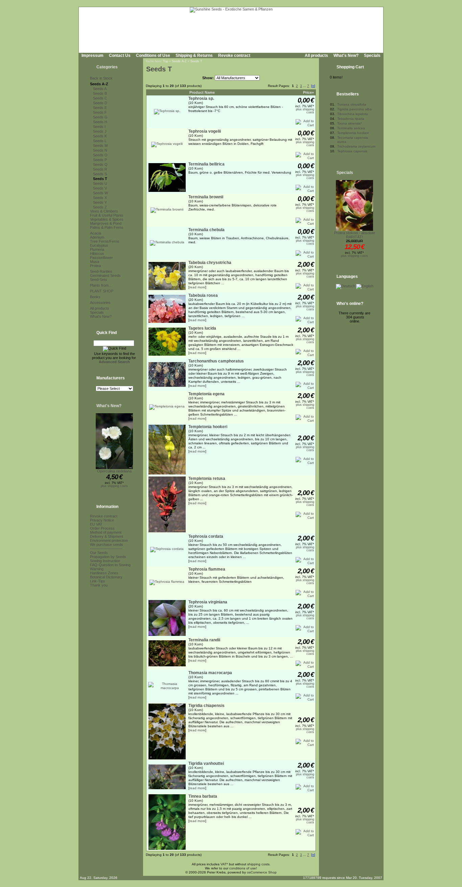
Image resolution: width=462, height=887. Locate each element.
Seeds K (100, 136)
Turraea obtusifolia (351, 104)
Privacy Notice (102, 520)
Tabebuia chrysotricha (209, 262)
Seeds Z (100, 207)
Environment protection (109, 540)
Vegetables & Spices (106, 219)
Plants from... (101, 285)
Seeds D (100, 103)
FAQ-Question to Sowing (110, 565)
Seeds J (100, 131)
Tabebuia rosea (203, 295)
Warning (96, 569)
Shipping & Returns (194, 55)
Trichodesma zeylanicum (356, 146)
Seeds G (100, 117)
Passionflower (101, 258)
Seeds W (100, 193)
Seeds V (100, 188)
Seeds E (100, 108)
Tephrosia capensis (352, 151)
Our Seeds (99, 553)
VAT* (224, 864)
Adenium (97, 237)
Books (95, 297)
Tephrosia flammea (206, 569)
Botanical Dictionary (106, 577)
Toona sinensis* (349, 123)
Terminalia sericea (351, 128)
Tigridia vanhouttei (206, 763)
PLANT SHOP (101, 291)
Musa (94, 262)
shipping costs (258, 864)
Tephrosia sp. (201, 98)
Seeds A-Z (99, 84)
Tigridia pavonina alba (354, 109)
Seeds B (100, 93)
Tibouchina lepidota (352, 114)
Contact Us (120, 55)
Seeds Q (100, 164)
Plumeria (97, 249)
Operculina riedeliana (114, 471)
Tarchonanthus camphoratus (216, 361)
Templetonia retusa (206, 478)
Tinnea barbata (202, 796)
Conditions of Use (153, 55)
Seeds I (99, 127)
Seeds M (100, 145)
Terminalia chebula (206, 229)
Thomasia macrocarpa (210, 672)
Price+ (308, 92)
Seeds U (100, 183)
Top (165, 61)
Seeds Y (100, 202)
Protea (95, 266)
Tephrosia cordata (205, 536)
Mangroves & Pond (105, 223)
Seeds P (100, 160)
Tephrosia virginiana (207, 602)
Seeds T (100, 179)
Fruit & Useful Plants (106, 215)
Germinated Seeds (105, 275)
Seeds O (100, 155)
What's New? (346, 55)
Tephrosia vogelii (204, 131)
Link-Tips (97, 581)
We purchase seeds (106, 544)
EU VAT (96, 524)
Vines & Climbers (104, 211)
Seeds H (100, 122)
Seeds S (100, 174)
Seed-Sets (98, 280)
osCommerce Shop (262, 872)
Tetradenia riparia (350, 118)
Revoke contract (234, 55)
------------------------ (106, 549)
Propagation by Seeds (108, 557)
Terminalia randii (204, 640)
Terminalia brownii (205, 197)
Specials (372, 55)
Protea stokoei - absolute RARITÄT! (354, 235)
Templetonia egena (206, 394)
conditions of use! (243, 868)
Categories (107, 67)
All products (316, 55)
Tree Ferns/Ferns (104, 241)
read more (197, 287)
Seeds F (100, 112)
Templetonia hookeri (207, 426)
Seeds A (100, 89)
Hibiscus (97, 253)
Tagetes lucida (202, 328)
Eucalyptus (99, 245)
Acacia (95, 233)
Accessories (100, 303)
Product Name (202, 92)
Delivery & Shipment (106, 536)
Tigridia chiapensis (206, 705)
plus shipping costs (114, 486)
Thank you (99, 585)
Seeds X (100, 198)
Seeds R (100, 169)
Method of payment (105, 532)
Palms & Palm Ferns (106, 227)
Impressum (92, 55)
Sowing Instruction (105, 561)
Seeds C (100, 98)
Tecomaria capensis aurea (352, 139)
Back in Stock (101, 78)
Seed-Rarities (101, 271)
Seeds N (100, 150)
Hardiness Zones (104, 573)
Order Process (102, 528)
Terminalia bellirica (206, 164)
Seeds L (100, 141)
